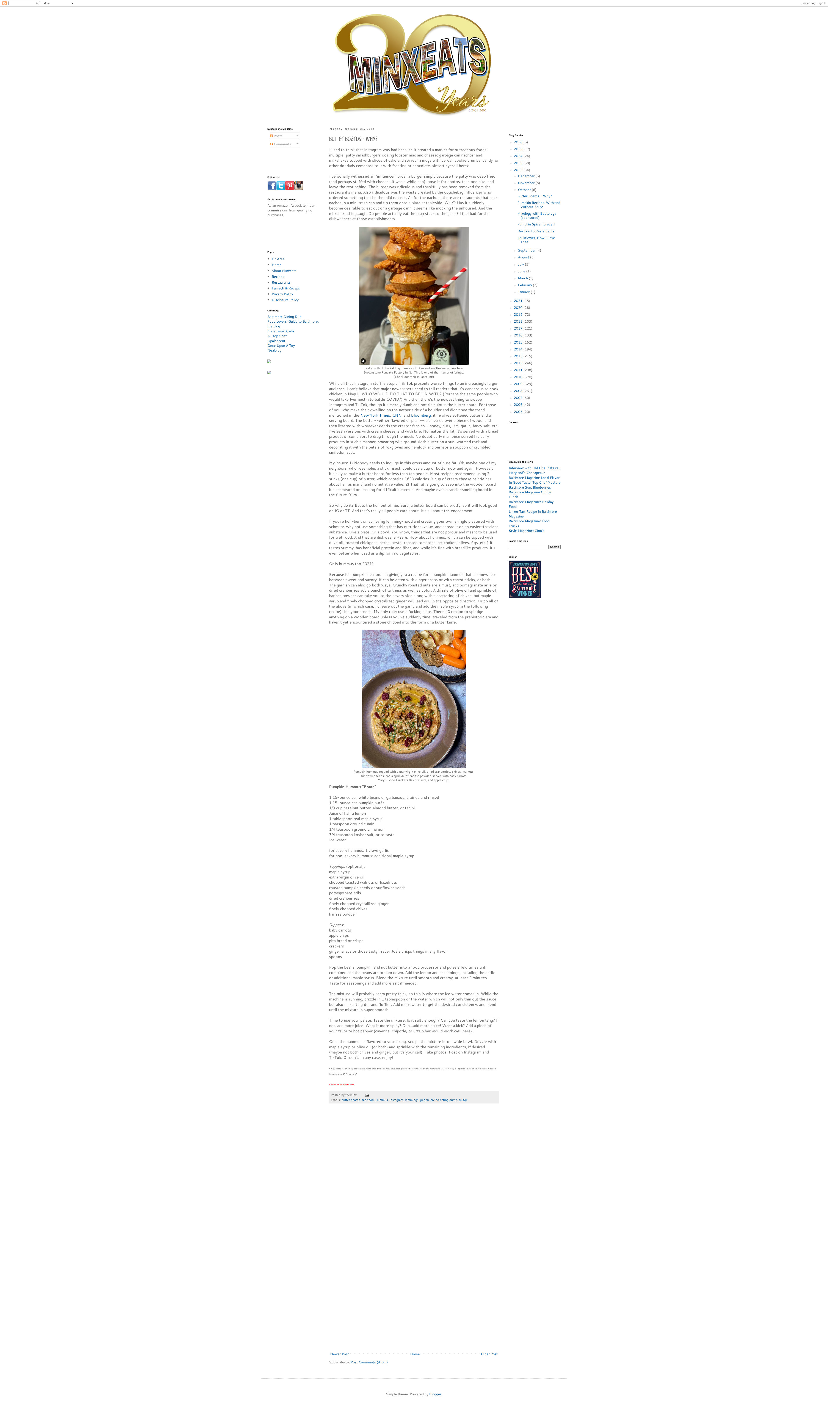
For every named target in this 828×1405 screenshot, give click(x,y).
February (525, 284)
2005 (518, 411)
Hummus (381, 1099)
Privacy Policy (282, 293)
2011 (518, 369)
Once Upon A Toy (281, 345)
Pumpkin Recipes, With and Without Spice (538, 204)
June (522, 271)
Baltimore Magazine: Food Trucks (529, 523)
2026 (518, 141)
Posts (277, 135)
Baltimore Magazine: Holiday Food (531, 504)
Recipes (278, 276)
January (524, 291)
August (524, 257)
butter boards (351, 1099)
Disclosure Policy (285, 299)
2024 (518, 155)
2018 (518, 321)
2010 (518, 376)
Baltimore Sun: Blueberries (530, 487)
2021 (518, 300)
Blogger (435, 1393)
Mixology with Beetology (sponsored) (536, 215)
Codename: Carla (280, 330)
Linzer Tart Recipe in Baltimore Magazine (533, 514)
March (523, 277)
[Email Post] (367, 1094)
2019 (518, 314)
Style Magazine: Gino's (526, 530)
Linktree (278, 258)
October (525, 189)
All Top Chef (277, 335)
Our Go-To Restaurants (535, 230)
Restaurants (281, 282)
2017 (518, 328)
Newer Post (339, 1353)
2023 (518, 162)
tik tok (463, 1099)
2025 (518, 148)
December (526, 175)
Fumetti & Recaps (286, 288)
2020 (518, 307)
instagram (396, 1099)
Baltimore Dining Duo (284, 316)
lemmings (412, 1099)
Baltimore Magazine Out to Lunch (530, 494)
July (521, 264)
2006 (518, 404)
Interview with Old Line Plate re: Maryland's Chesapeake (534, 470)
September (527, 250)
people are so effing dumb (438, 1099)
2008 (518, 390)
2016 (518, 335)
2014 (518, 349)
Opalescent (276, 340)
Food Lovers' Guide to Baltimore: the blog (293, 323)
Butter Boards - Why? (534, 195)
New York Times (375, 415)
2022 (518, 169)
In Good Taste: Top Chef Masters (534, 482)
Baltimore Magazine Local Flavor (534, 477)
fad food (368, 1099)
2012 (518, 362)
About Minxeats (284, 270)
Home (415, 1353)
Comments (282, 143)
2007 (518, 397)
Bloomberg (421, 415)
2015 (518, 342)
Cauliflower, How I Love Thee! (536, 239)
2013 (518, 355)
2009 (518, 383)
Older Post (489, 1353)
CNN (396, 415)
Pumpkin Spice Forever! (536, 224)
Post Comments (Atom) (369, 1362)
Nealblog (274, 350)
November (526, 182)
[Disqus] (414, 1172)
